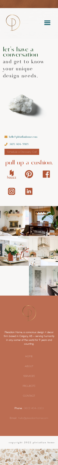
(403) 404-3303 (34, 408)
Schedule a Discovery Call (22, 151)
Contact (29, 395)
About (29, 366)
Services (29, 376)
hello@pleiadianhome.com (33, 418)
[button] (47, 23)
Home (29, 356)
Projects (29, 385)
